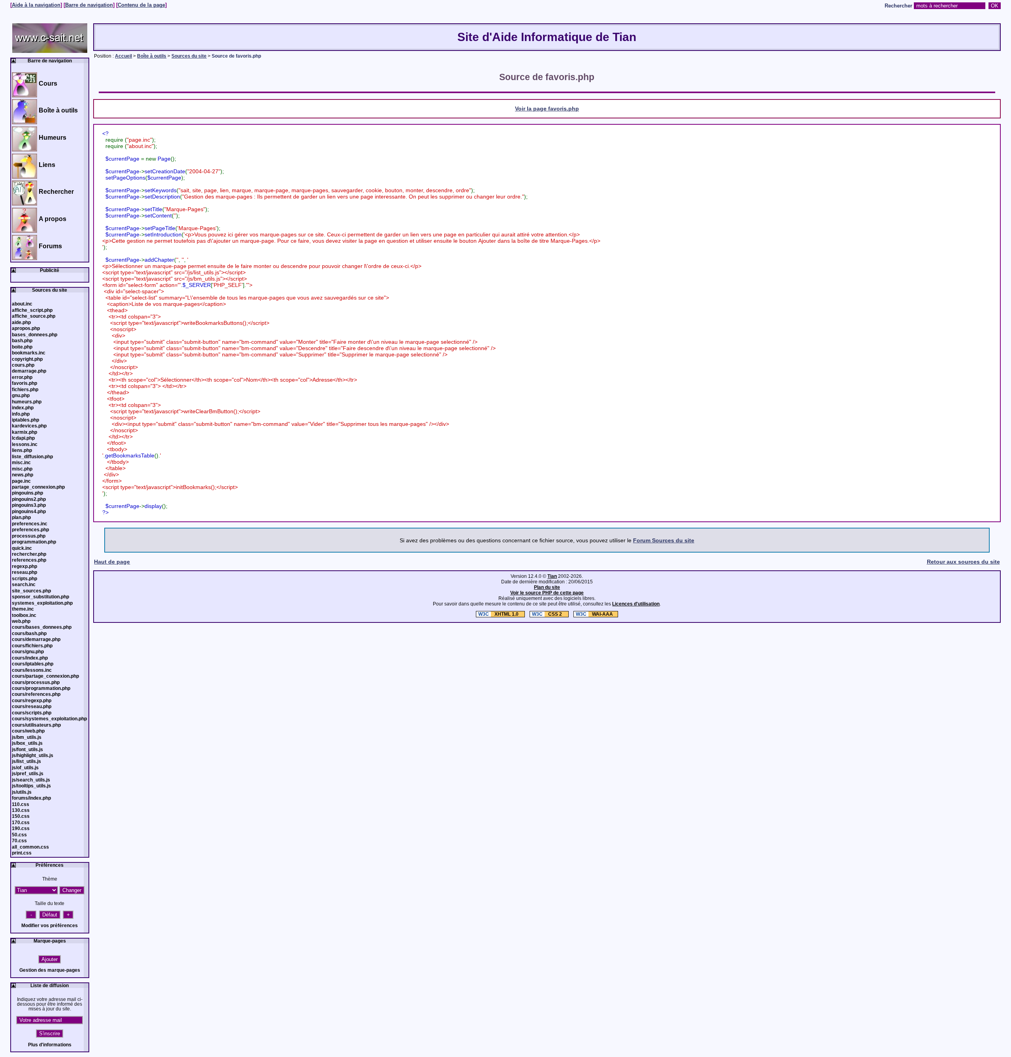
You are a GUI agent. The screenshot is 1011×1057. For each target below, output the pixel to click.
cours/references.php (36, 694)
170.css (21, 822)
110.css (20, 804)
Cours (48, 83)
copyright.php (27, 359)
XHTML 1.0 (499, 614)
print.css (22, 853)
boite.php (22, 347)
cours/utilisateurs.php (36, 725)
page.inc (21, 481)
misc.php (22, 469)
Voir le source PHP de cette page (547, 593)
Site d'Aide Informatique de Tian (546, 36)
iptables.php (25, 420)
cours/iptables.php (32, 664)
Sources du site (189, 56)
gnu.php (21, 395)
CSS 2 (547, 614)
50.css (19, 834)
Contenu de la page (141, 5)
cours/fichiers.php (32, 645)
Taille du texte (49, 903)
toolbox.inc (24, 615)
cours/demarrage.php (36, 639)
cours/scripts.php (31, 712)
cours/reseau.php (31, 706)
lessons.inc (25, 444)
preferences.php (30, 529)
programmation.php (34, 542)
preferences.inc (29, 523)
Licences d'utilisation (636, 604)
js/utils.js (22, 792)
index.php (23, 407)
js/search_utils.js (31, 780)
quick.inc (22, 548)
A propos (52, 219)
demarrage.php (29, 371)
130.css (21, 810)
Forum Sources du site (663, 540)
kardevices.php (29, 426)
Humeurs (52, 137)
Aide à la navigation (36, 5)
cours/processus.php (36, 682)
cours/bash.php (29, 633)
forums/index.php (31, 798)
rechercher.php (29, 554)
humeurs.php (26, 401)
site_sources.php (31, 590)
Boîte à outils (151, 56)
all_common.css (30, 847)
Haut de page (112, 561)
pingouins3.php (29, 505)
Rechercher (898, 6)
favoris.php (24, 383)
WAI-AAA (594, 614)
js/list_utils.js (26, 761)
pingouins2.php (29, 499)
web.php (21, 621)
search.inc (24, 584)
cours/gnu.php (28, 651)
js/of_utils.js (25, 767)
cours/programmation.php (41, 688)
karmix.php (24, 432)
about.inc (22, 304)
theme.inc (23, 609)
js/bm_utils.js (26, 737)
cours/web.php (28, 731)
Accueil (123, 56)
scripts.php (24, 578)
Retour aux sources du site (963, 561)
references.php (29, 560)
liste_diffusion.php (32, 456)
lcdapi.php (23, 438)
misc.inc (21, 462)
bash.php (22, 340)
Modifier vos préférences (49, 925)
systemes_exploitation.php (42, 603)
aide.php (21, 322)
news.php (22, 474)
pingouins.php (27, 493)
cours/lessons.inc (32, 670)
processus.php (28, 536)
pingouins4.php (29, 511)
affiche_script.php (32, 310)
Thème (49, 879)
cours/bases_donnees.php (41, 627)
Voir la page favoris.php (547, 108)
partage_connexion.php (38, 487)
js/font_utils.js (27, 749)
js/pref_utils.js (27, 773)
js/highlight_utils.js (32, 755)
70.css (19, 840)
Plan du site (547, 587)
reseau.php (24, 572)
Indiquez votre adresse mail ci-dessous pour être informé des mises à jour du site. (50, 1004)
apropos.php (26, 328)
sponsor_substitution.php (40, 596)
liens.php (22, 450)
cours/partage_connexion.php (45, 676)
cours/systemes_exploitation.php (49, 718)
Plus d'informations (49, 1044)
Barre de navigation (89, 5)
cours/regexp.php (31, 700)
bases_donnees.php (34, 334)
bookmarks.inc (28, 352)
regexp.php (24, 566)
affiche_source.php (33, 316)
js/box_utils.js (27, 743)
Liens (47, 164)
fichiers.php (25, 389)
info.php (21, 414)
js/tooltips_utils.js (31, 785)
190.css (21, 828)
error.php (22, 377)
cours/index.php (30, 658)
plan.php (21, 517)
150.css (21, 816)
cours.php (23, 365)
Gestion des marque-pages (49, 970)
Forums (50, 246)
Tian (552, 576)
